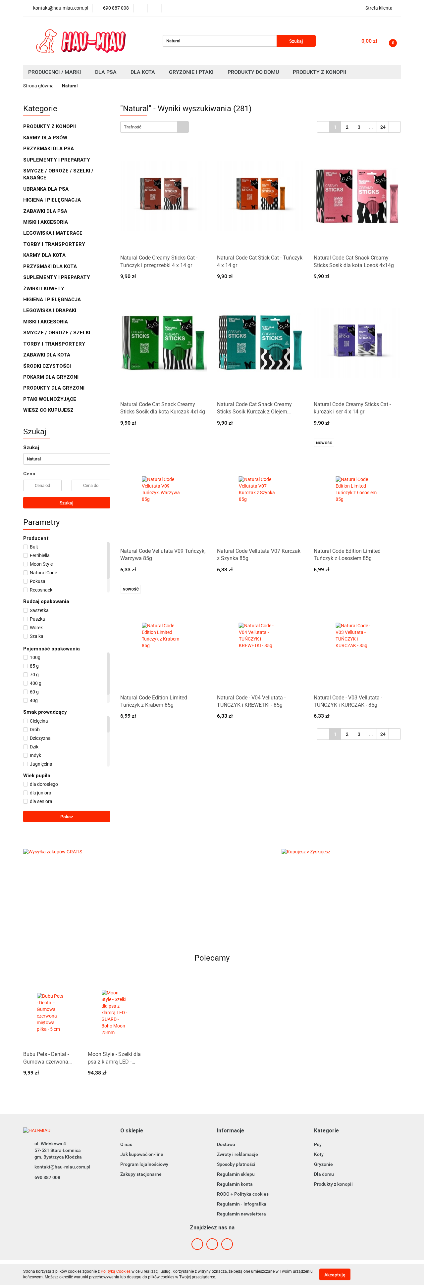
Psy (318, 1144)
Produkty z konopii (333, 1184)
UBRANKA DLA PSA (46, 189)
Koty (319, 1154)
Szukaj (67, 502)
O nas (126, 1144)
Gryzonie (323, 1164)
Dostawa (226, 1144)
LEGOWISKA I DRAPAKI (50, 310)
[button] (131, 1131)
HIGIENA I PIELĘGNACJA (52, 200)
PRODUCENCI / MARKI (55, 72)
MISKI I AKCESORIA (46, 222)
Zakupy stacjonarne (141, 1174)
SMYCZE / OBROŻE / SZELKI (56, 333)
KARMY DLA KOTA (45, 255)
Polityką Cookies (116, 1271)
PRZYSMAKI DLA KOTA (50, 266)
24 (383, 127)
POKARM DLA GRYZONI (51, 377)
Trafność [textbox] (132, 126)
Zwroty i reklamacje (237, 1154)
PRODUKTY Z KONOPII (49, 126)
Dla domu (324, 1174)
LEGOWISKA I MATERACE (53, 233)
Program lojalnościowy (144, 1164)
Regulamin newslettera (241, 1213)
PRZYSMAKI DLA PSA (49, 149)
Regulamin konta (235, 1184)
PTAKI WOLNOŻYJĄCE (50, 399)
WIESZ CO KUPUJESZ (48, 410)
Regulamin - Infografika (241, 1204)
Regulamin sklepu (236, 1174)
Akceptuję (334, 1274)
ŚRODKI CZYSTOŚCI (47, 366)
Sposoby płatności (236, 1164)
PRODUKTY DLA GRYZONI (54, 388)
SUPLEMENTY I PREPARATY (57, 160)
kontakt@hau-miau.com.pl (62, 1166)
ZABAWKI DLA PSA (46, 211)
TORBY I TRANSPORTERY (54, 244)
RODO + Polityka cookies (243, 1194)
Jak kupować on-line (141, 1154)
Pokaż (66, 816)
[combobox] (154, 127)
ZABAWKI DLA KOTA (47, 355)
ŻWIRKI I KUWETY (44, 289)
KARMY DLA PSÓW (46, 138)
